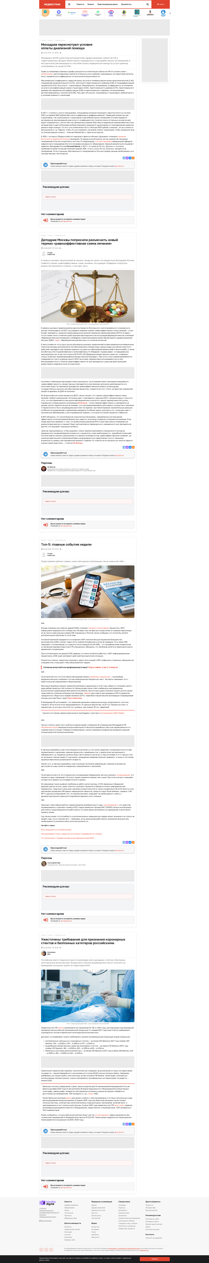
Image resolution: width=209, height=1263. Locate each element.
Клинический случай (72, 1229)
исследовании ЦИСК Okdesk (112, 713)
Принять (155, 1259)
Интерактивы (151, 1208)
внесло (61, 1028)
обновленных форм (49, 727)
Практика (68, 1215)
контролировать (102, 1115)
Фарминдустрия (70, 1218)
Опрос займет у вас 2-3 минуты (103, 667)
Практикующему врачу (107, 4)
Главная (43, 40)
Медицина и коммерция (101, 1202)
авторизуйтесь (66, 221)
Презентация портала (154, 1224)
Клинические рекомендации (129, 1218)
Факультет (95, 1237)
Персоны (46, 462)
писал (90, 1094)
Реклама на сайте (152, 1219)
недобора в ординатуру (100, 677)
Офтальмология (151, 1210)
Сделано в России (98, 1210)
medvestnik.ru (144, 1250)
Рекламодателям (153, 1215)
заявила (87, 693)
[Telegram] (124, 158)
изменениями (47, 74)
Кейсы (148, 1227)
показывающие (123, 775)
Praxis (93, 1232)
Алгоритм (68, 1227)
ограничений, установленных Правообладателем (124, 1248)
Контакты (150, 1234)
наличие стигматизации (98, 628)
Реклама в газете (152, 1221)
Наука (66, 1210)
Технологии (68, 1213)
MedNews (95, 1235)
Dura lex (94, 1213)
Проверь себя (69, 1240)
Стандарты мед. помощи (127, 1223)
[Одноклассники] (133, 158)
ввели (68, 1098)
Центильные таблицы (126, 1221)
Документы (126, 4)
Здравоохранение (60, 40)
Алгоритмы (122, 1215)
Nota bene (68, 1237)
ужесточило (119, 1105)
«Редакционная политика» (47, 1217)
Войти (161, 4)
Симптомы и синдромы (127, 1226)
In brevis (67, 1235)
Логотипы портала (152, 1229)
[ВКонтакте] (130, 158)
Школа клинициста (72, 1223)
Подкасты (149, 1205)
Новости (80, 4)
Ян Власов (82, 403)
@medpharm (119, 166)
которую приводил (103, 141)
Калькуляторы (123, 1213)
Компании (122, 1205)
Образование (69, 1208)
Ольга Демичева (74, 698)
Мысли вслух (96, 1215)
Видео (94, 1223)
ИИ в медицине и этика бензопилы (56, 830)
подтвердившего (110, 805)
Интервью (95, 1229)
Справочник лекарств (126, 1229)
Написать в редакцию (154, 1238)
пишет (57, 340)
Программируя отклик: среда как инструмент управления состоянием (71, 834)
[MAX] (127, 158)
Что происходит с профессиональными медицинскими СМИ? (67, 838)
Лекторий (68, 1232)
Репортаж (95, 1227)
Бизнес (91, 4)
